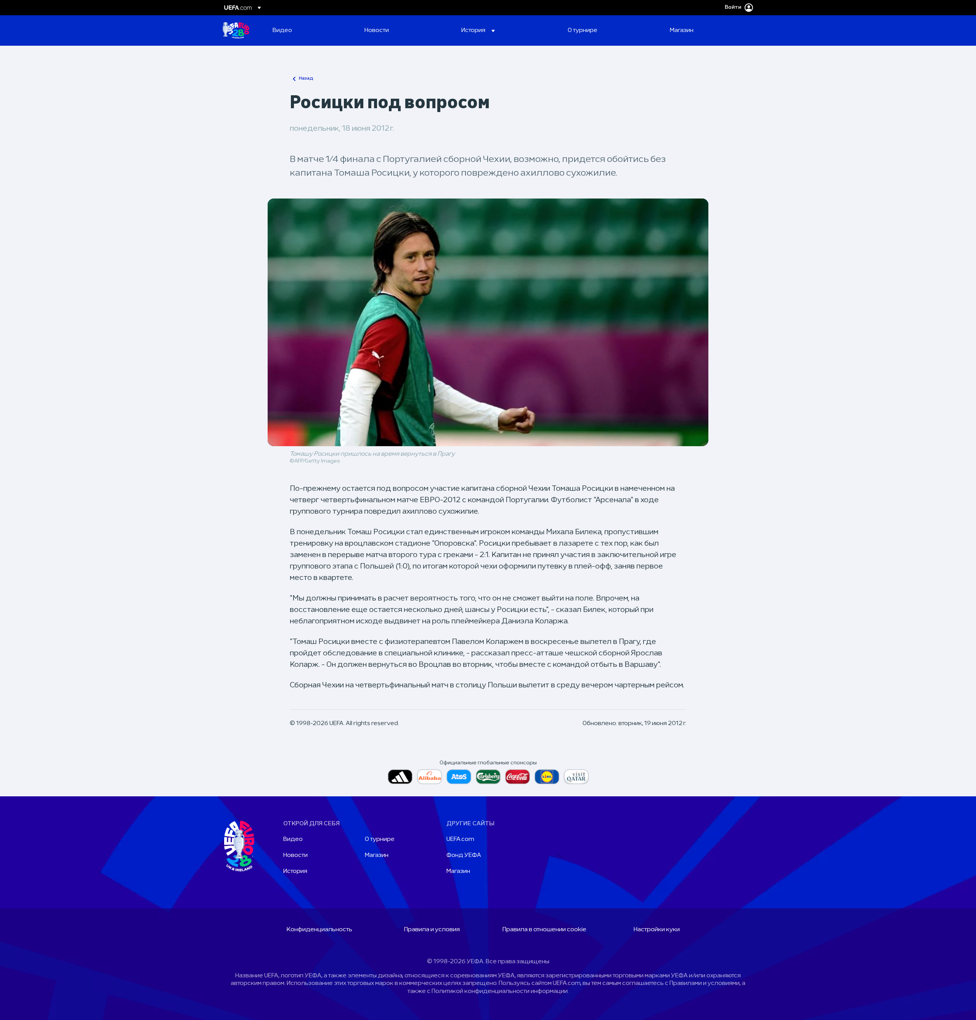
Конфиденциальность (319, 929)
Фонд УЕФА (463, 855)
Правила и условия (432, 929)
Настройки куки (657, 929)
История (295, 871)
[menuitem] (309, 30)
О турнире (380, 839)
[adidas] (400, 776)
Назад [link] (306, 78)
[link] (282, 30)
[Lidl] (547, 776)
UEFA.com (460, 839)
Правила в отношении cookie (544, 929)
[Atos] (458, 776)
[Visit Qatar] (576, 776)
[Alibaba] (429, 776)
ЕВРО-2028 (236, 30)
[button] (478, 30)
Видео (293, 839)
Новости (295, 855)
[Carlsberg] (488, 776)
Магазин (376, 855)
